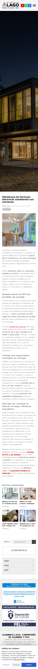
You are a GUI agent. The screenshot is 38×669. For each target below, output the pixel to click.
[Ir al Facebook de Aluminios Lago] (29, 5)
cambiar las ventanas (17, 326)
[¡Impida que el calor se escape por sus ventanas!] (28, 516)
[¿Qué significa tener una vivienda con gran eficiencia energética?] (10, 516)
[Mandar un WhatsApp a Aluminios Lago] (26, 5)
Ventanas (6, 209)
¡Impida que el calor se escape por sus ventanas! (27, 525)
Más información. (19, 659)
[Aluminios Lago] (10, 5)
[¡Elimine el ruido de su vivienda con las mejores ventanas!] (10, 494)
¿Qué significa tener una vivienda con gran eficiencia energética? (10, 525)
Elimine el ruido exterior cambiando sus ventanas (27, 503)
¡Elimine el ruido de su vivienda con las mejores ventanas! (9, 503)
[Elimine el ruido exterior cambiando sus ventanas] (28, 494)
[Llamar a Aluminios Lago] (22, 5)
